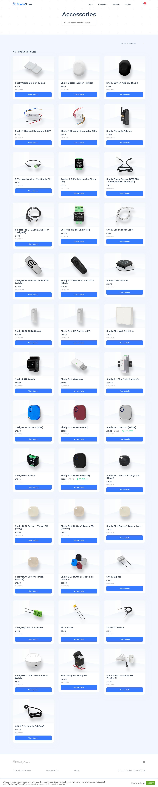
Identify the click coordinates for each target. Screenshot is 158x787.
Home (90, 4)
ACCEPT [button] (151, 783)
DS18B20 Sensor (115, 627)
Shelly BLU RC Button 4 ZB (75, 331)
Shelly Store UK (134, 770)
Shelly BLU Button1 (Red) (74, 427)
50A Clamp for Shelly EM (74, 675)
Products (102, 4)
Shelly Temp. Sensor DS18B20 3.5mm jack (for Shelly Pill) (122, 180)
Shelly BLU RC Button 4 (28, 331)
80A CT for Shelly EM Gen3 (29, 726)
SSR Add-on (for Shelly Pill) (75, 230)
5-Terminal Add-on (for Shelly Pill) (33, 179)
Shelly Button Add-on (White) (77, 83)
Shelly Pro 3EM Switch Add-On (122, 379)
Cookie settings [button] (137, 783)
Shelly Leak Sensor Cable (120, 230)
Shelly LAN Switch (25, 379)
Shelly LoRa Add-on (117, 280)
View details (33, 95)
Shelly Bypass (113, 577)
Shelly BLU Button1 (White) (121, 427)
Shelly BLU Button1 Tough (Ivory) (124, 526)
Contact (128, 4)
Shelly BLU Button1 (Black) (75, 475)
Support (116, 4)
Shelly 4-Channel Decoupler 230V (79, 131)
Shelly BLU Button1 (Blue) (29, 427)
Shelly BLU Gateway (72, 379)
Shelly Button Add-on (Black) (122, 83)
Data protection (52, 770)
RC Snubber (67, 627)
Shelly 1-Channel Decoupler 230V (33, 131)
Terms (76, 770)
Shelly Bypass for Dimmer (29, 627)
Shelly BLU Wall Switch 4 (120, 331)
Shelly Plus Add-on (25, 475)
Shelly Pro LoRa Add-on (119, 131)
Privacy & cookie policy (22, 770)
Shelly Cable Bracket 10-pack (30, 83)
